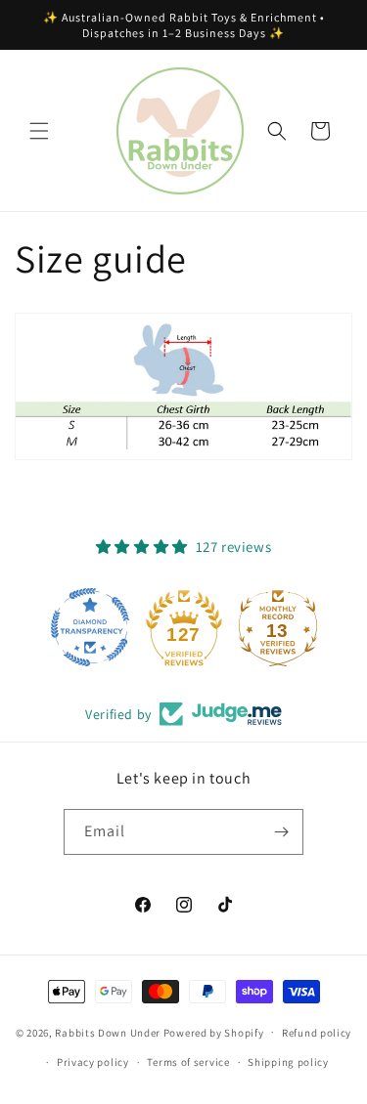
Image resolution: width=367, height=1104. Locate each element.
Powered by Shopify (213, 1032)
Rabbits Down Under (108, 1032)
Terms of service (188, 1062)
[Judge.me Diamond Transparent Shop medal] (90, 627)
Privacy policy (93, 1062)
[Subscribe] (280, 832)
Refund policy (316, 1033)
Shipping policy (288, 1062)
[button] (39, 130)
